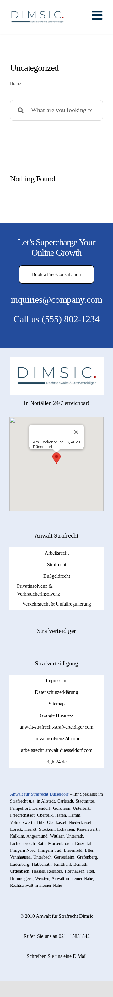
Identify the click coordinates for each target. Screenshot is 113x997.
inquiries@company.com (56, 299)
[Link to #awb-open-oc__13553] (97, 15)
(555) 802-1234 (71, 319)
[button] (56, 458)
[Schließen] (76, 432)
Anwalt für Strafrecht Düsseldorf (39, 794)
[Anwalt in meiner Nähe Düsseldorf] (37, 7)
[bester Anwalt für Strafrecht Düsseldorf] (57, 360)
